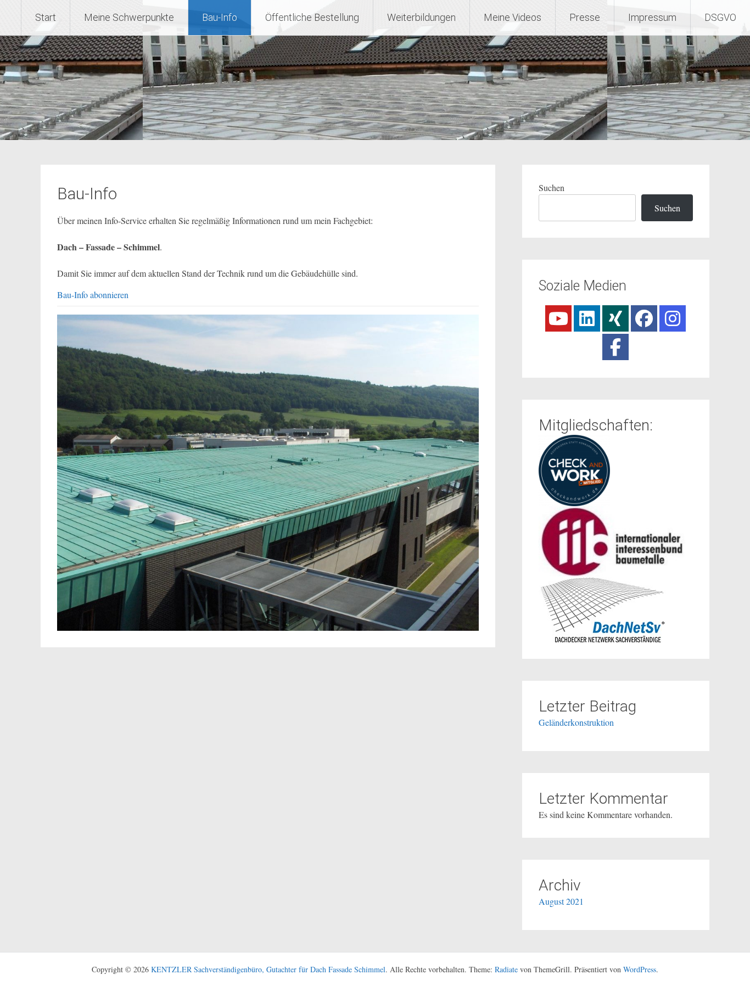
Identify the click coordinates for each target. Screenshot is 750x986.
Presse (584, 17)
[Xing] (615, 318)
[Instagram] (672, 318)
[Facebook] (644, 318)
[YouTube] (558, 318)
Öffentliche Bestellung (312, 17)
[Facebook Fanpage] (615, 347)
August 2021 (561, 901)
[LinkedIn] (587, 318)
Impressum (652, 17)
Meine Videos (512, 17)
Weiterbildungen (421, 17)
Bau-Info (219, 17)
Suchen (551, 187)
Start (45, 17)
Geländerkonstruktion (576, 722)
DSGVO (720, 17)
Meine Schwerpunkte (129, 17)
